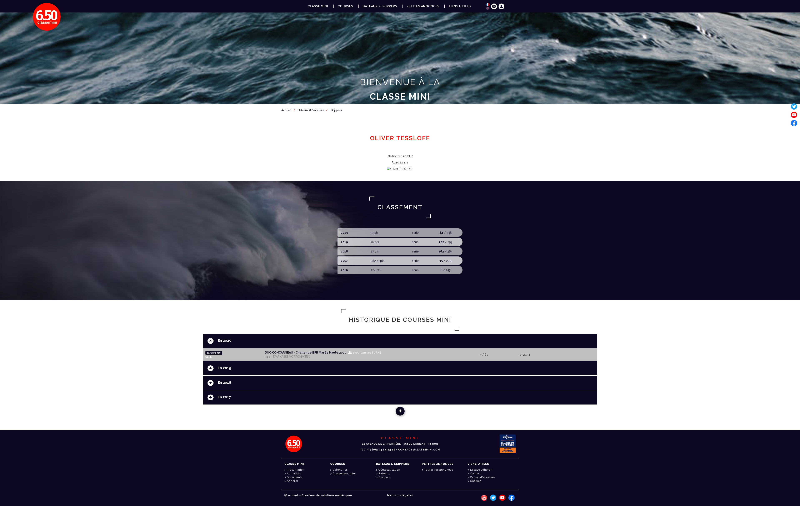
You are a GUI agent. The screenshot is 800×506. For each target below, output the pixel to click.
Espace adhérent (401, 117)
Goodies (475, 480)
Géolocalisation (389, 469)
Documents (294, 477)
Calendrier (340, 469)
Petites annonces (423, 6)
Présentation (296, 469)
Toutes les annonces (438, 469)
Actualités (294, 473)
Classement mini (344, 473)
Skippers (385, 477)
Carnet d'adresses (482, 477)
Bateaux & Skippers (380, 6)
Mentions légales (400, 495)
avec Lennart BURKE (366, 352)
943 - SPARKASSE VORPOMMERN (287, 356)
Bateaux (384, 473)
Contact (475, 473)
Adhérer (292, 480)
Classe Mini (318, 6)
